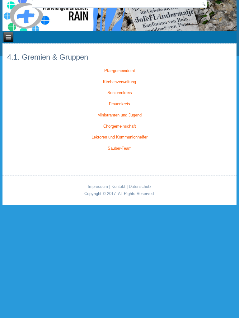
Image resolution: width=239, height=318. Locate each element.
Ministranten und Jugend (119, 115)
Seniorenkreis (119, 92)
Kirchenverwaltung (119, 82)
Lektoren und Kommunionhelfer (119, 137)
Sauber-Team (120, 148)
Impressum (98, 186)
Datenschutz (140, 186)
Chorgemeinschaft (119, 126)
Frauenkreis (119, 104)
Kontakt (118, 186)
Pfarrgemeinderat (119, 70)
